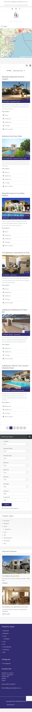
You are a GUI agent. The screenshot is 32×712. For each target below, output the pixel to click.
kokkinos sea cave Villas (12, 136)
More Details (5, 111)
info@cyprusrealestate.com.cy (19, 1)
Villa (5, 543)
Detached (6, 523)
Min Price (5, 462)
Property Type (7, 455)
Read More (5, 611)
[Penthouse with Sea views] (14, 39)
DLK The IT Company (19, 704)
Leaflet (21, 57)
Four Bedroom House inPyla (10, 576)
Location (5, 441)
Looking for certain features (10, 508)
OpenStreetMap (28, 57)
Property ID (6, 497)
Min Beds (6, 477)
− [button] (2, 55)
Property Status (7, 448)
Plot (5, 535)
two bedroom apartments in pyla (15, 253)
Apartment (6, 520)
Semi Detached (8, 538)
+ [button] (2, 53)
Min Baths (6, 484)
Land (5, 532)
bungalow (7, 529)
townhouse (7, 540)
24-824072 (18, 21)
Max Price (6, 469)
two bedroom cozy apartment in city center (15, 607)
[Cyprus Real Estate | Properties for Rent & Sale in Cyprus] (16, 15)
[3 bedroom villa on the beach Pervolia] (10, 54)
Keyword (5, 491)
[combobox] (16, 444)
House (5, 526)
